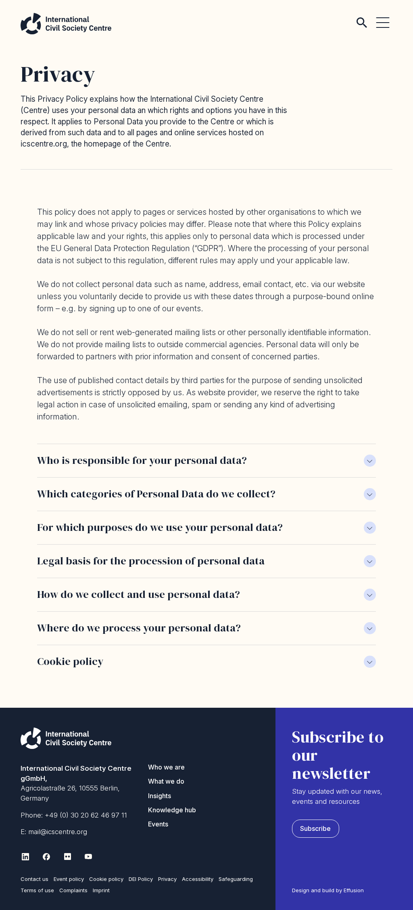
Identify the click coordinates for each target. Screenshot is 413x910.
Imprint (101, 890)
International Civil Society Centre (66, 23)
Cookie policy (106, 879)
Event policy (69, 879)
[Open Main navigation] (382, 16)
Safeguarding (236, 879)
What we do (166, 781)
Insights (159, 796)
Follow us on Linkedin (25, 857)
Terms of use (37, 890)
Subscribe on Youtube (88, 857)
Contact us (34, 879)
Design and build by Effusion (328, 890)
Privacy (167, 879)
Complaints (73, 890)
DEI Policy (141, 879)
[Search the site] (361, 16)
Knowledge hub (172, 810)
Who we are (166, 767)
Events (158, 824)
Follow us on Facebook (46, 857)
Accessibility (197, 879)
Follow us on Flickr (67, 857)
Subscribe (315, 828)
